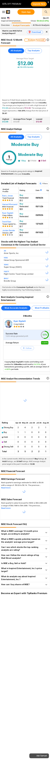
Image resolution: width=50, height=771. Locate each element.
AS (5, 251)
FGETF (6, 272)
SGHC (6, 265)
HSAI (6, 258)
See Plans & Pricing (36, 642)
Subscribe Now (14, 642)
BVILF (6, 278)
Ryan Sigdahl (20, 321)
